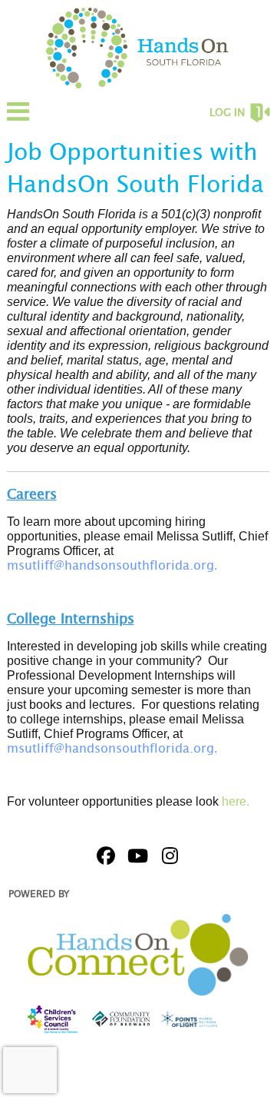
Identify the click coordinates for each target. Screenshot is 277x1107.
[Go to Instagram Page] (168, 855)
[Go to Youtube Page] (136, 855)
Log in (227, 113)
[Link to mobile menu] (18, 118)
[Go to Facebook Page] (103, 855)
